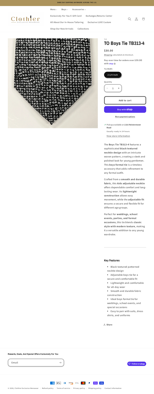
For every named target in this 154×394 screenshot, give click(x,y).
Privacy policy (79, 388)
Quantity (108, 82)
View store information (118, 135)
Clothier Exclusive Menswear (26, 388)
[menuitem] (53, 9)
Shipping (108, 55)
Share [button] (109, 324)
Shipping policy (95, 388)
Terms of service (63, 388)
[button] (129, 19)
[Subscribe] (60, 363)
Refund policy (48, 388)
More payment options (125, 116)
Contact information (113, 388)
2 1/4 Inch (113, 74)
